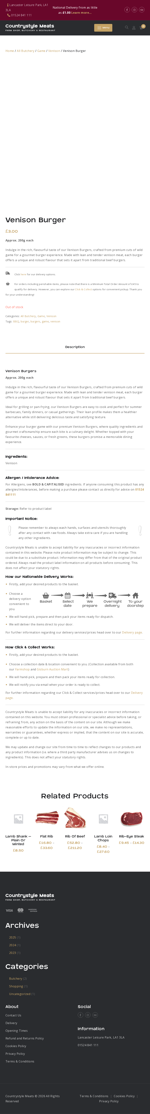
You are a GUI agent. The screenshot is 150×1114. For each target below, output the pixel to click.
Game (41, 51)
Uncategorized (19, 994)
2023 (12, 953)
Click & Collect (83, 289)
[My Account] (133, 28)
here (23, 274)
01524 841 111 (88, 1045)
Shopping (16, 986)
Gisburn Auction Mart (52, 669)
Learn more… (81, 13)
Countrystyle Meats (29, 26)
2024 (12, 945)
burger (25, 321)
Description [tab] (75, 347)
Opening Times (16, 1031)
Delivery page (132, 632)
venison (55, 321)
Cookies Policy (15, 1046)
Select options (18, 819)
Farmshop (22, 669)
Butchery (15, 979)
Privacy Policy (15, 1054)
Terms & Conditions (19, 1061)
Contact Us (13, 1015)
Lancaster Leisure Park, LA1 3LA (101, 1037)
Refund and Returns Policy (24, 1038)
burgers (35, 321)
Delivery (11, 1023)
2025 (12, 937)
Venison (54, 51)
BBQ (16, 321)
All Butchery (25, 51)
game (45, 321)
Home (9, 51)
